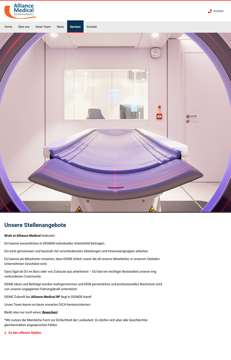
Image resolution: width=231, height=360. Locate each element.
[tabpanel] (115, 123)
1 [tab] (115, 212)
